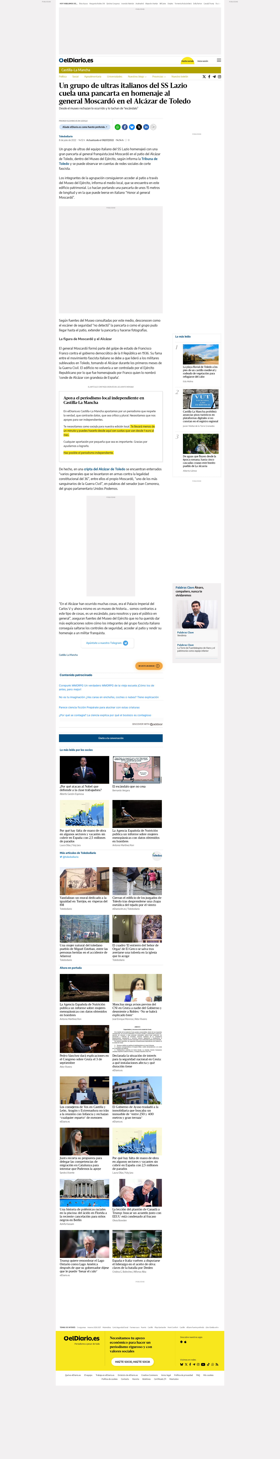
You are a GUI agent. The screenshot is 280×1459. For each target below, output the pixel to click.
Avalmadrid (140, 4)
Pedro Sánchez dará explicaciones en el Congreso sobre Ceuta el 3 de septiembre (84, 1059)
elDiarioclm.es (119, 908)
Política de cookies (110, 1379)
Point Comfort (173, 1327)
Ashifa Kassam (67, 1224)
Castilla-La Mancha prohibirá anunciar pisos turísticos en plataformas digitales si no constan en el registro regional (200, 416)
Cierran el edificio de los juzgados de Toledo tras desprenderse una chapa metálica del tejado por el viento (136, 901)
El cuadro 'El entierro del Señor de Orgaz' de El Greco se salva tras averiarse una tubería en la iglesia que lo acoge (135, 950)
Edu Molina (188, 381)
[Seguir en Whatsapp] (212, 1364)
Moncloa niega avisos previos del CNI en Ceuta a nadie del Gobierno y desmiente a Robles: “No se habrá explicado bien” (137, 1009)
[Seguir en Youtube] (203, 1364)
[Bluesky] (132, 127)
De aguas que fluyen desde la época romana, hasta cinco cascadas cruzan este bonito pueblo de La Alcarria (199, 461)
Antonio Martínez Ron (123, 845)
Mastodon (174, 1379)
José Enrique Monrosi (122, 1019)
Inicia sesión (203, 61)
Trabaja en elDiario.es (105, 1375)
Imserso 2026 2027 (94, 1327)
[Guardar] (153, 127)
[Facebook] (209, 76)
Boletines (146, 1379)
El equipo (88, 1375)
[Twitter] (204, 76)
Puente (143, 1327)
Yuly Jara (76, 845)
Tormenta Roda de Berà (183, 4)
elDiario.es (117, 1070)
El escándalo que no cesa (129, 786)
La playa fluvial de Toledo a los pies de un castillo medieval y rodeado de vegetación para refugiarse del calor (200, 371)
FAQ (198, 1375)
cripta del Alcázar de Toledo (104, 469)
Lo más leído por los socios (76, 749)
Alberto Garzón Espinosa (72, 794)
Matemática (107, 1327)
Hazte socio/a (187, 61)
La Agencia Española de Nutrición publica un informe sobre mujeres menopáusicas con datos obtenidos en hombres (135, 836)
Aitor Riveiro (141, 1019)
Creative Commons (149, 1375)
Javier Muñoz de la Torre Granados (199, 426)
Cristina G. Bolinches (122, 1271)
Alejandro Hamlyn (151, 4)
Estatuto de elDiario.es (128, 1375)
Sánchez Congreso (113, 4)
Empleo (170, 4)
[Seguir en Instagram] (198, 1364)
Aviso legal (166, 1375)
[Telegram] (214, 76)
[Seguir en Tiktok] (208, 1364)
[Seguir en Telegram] (194, 1364)
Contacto (125, 1379)
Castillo (150, 1327)
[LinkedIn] (146, 127)
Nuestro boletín (180, 76)
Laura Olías (65, 845)
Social (75, 76)
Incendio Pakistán (127, 4)
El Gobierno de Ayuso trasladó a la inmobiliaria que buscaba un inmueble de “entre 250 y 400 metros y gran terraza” (135, 1112)
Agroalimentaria (92, 76)
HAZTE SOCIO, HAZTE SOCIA (132, 1361)
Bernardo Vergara (121, 790)
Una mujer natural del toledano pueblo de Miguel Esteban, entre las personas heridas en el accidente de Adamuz (84, 950)
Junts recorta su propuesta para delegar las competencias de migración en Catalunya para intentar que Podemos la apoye (81, 1163)
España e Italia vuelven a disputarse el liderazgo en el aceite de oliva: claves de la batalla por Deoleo (136, 1264)
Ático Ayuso (83, 4)
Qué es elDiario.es (73, 1375)
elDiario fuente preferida (195, 1327)
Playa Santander (160, 1327)
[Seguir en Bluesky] (181, 1364)
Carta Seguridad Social (120, 1327)
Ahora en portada (71, 967)
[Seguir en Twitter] (186, 1364)
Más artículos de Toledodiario (78, 853)
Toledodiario (66, 136)
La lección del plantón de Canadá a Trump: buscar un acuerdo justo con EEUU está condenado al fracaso (136, 1212)
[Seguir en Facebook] (190, 1364)
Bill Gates (163, 4)
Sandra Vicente (67, 1172)
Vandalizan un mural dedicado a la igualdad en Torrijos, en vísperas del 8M (84, 901)
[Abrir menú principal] (219, 60)
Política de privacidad (183, 1375)
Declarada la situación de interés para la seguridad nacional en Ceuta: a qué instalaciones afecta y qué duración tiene (136, 1061)
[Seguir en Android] (181, 1341)
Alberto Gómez (190, 470)
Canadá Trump (209, 4)
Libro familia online (212, 1327)
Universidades (114, 76)
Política (63, 76)
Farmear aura (134, 1327)
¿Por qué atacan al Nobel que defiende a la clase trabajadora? (81, 788)
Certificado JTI (160, 1379)
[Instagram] (219, 76)
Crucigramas (81, 1327)
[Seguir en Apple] (185, 1341)
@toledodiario (70, 857)
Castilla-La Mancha (75, 70)
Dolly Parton (197, 4)
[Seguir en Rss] (217, 1364)
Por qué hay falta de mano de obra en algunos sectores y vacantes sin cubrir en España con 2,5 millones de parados (83, 836)
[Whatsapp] (118, 127)
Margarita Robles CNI (97, 4)
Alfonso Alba (140, 1271)
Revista (135, 1379)
